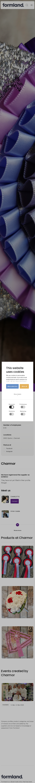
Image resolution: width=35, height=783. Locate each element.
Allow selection (12, 386)
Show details (17, 394)
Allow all (24, 386)
